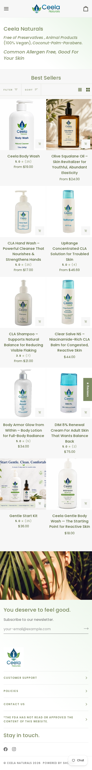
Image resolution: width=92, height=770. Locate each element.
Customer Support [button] (20, 674)
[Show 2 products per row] (88, 89)
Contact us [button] (14, 700)
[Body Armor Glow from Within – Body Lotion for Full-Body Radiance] (23, 393)
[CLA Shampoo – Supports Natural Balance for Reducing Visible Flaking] (23, 302)
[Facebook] (6, 747)
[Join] (84, 624)
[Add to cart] (85, 321)
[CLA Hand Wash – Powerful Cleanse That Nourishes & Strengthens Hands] (23, 211)
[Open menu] (10, 8)
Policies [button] (11, 687)
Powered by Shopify (59, 763)
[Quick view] (39, 143)
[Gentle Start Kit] (23, 483)
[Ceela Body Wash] (23, 124)
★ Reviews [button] (88, 389)
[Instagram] (14, 747)
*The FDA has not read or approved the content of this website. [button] (38, 715)
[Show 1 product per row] (80, 89)
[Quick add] (85, 143)
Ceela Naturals (19, 763)
